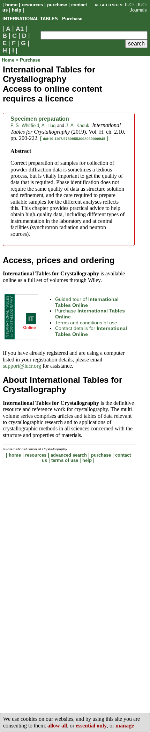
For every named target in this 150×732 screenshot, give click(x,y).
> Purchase (28, 60)
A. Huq (48, 125)
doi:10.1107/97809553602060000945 (74, 139)
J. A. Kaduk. (78, 125)
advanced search (69, 455)
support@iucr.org (22, 366)
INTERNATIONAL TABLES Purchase (42, 18)
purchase (57, 4)
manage (124, 726)
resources (32, 4)
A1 (20, 28)
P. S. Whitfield (24, 125)
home (11, 4)
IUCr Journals (138, 7)
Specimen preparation (39, 119)
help (16, 10)
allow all (57, 726)
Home (9, 60)
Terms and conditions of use (86, 322)
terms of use (64, 460)
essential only (91, 726)
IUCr (129, 4)
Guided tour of (87, 302)
